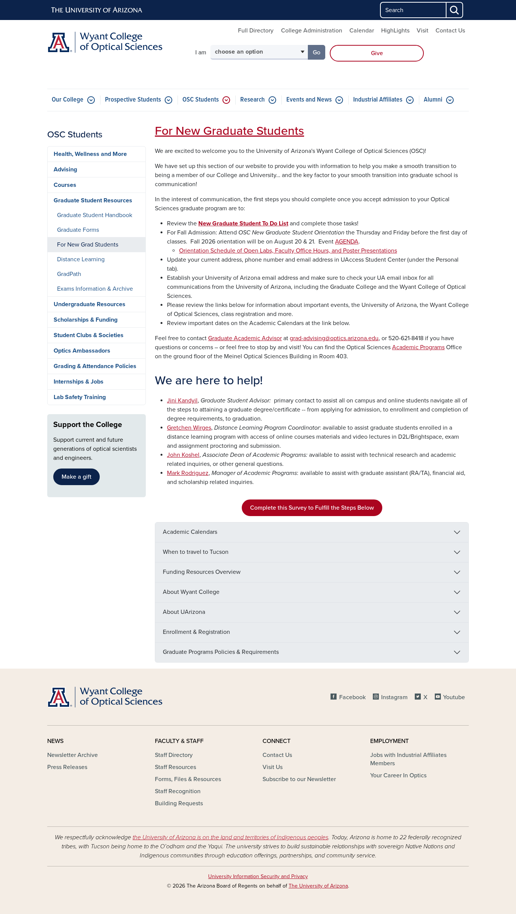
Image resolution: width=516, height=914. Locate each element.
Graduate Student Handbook (94, 215)
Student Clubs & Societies (89, 335)
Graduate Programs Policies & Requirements (221, 652)
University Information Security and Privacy (258, 876)
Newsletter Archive (72, 755)
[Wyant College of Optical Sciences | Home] (114, 42)
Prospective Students (133, 100)
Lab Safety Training (80, 397)
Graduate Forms (78, 230)
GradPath (69, 274)
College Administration (311, 30)
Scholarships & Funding (85, 320)
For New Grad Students (87, 244)
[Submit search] (454, 10)
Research (252, 100)
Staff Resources (175, 767)
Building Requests (179, 803)
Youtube (454, 697)
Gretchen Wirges (189, 428)
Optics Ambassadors (82, 351)
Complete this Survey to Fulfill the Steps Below (312, 508)
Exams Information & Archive (95, 289)
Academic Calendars (190, 532)
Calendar (361, 30)
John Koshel (183, 455)
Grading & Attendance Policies (95, 366)
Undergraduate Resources (89, 304)
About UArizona (184, 612)
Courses (65, 185)
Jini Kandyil (182, 400)
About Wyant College (191, 592)
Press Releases (67, 767)
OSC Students (200, 100)
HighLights (395, 30)
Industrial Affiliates (377, 100)
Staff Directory (174, 755)
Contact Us (450, 30)
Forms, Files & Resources (188, 779)
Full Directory (255, 30)
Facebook (352, 697)
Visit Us (273, 767)
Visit (422, 30)
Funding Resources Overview (202, 572)
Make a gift (76, 477)
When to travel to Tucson (196, 552)
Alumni (433, 100)
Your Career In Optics (398, 775)
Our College (67, 100)
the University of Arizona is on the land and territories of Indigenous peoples (230, 837)
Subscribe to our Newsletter (299, 779)
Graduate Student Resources (93, 200)
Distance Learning (81, 259)
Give (377, 53)
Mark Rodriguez (188, 473)
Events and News (309, 100)
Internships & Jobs (79, 381)
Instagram (394, 697)
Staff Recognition (178, 791)
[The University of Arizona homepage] (97, 10)
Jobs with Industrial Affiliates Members (408, 759)
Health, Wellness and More (90, 154)
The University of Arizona (318, 886)
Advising (65, 169)
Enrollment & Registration (196, 632)
